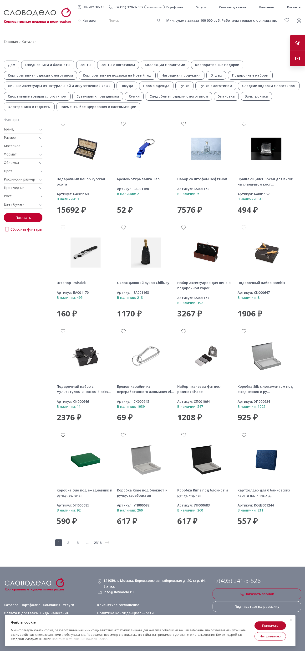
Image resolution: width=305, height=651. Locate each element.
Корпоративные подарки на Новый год (117, 75)
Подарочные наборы (250, 75)
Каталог (89, 20)
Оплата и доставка (21, 613)
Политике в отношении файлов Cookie (79, 639)
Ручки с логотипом (215, 85)
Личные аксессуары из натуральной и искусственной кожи (59, 85)
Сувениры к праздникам (97, 96)
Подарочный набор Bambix (261, 282)
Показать (23, 217)
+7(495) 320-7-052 (128, 7)
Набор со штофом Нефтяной (202, 179)
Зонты (85, 64)
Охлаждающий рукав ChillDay (143, 282)
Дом (11, 64)
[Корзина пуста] (298, 20)
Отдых (216, 75)
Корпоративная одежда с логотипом (40, 75)
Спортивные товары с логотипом (37, 96)
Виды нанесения (54, 613)
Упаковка (226, 96)
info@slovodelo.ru (118, 592)
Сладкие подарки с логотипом (268, 85)
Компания (51, 605)
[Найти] (159, 20)
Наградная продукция (181, 75)
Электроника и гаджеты (29, 106)
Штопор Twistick (71, 282)
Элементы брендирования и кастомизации (98, 106)
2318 (98, 542)
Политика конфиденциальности (125, 613)
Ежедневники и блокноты (47, 64)
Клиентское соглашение (118, 605)
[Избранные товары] (287, 20)
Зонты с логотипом (118, 64)
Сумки (134, 96)
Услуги (68, 605)
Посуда (127, 85)
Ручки (184, 85)
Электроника (256, 96)
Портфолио (30, 605)
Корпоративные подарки (217, 64)
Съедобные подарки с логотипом (179, 96)
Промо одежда (156, 85)
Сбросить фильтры (26, 229)
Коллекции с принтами (165, 64)
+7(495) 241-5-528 (237, 581)
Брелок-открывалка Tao (138, 179)
